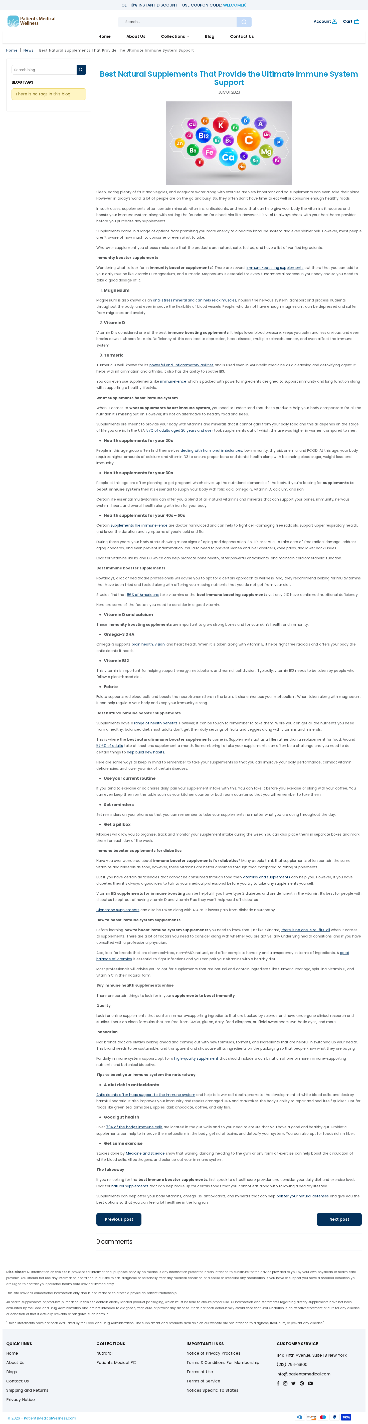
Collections (173, 36)
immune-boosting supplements (275, 267)
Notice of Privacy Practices (213, 1353)
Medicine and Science (145, 1153)
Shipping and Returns (27, 1390)
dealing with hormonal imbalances (211, 450)
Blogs (11, 1372)
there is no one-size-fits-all (305, 929)
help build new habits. (146, 752)
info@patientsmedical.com (303, 1374)
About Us (136, 36)
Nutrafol (104, 1353)
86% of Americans (143, 594)
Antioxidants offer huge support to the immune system (145, 1094)
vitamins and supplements (266, 877)
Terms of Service (203, 1381)
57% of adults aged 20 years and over (179, 430)
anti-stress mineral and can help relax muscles (195, 300)
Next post (339, 1219)
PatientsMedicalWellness (45, 1418)
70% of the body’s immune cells (134, 1127)
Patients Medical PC (116, 1362)
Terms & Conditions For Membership (223, 1362)
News (29, 50)
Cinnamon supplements (117, 909)
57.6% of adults (109, 745)
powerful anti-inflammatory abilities (181, 365)
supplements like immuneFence (139, 525)
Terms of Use (200, 1372)
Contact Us (242, 36)
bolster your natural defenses (303, 1196)
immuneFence (173, 381)
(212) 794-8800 (292, 1364)
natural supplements (129, 1186)
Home (104, 36)
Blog (209, 36)
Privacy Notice (20, 1399)
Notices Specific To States (212, 1390)
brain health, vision (148, 644)
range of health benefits (155, 723)
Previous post (119, 1219)
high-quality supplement (196, 1058)
